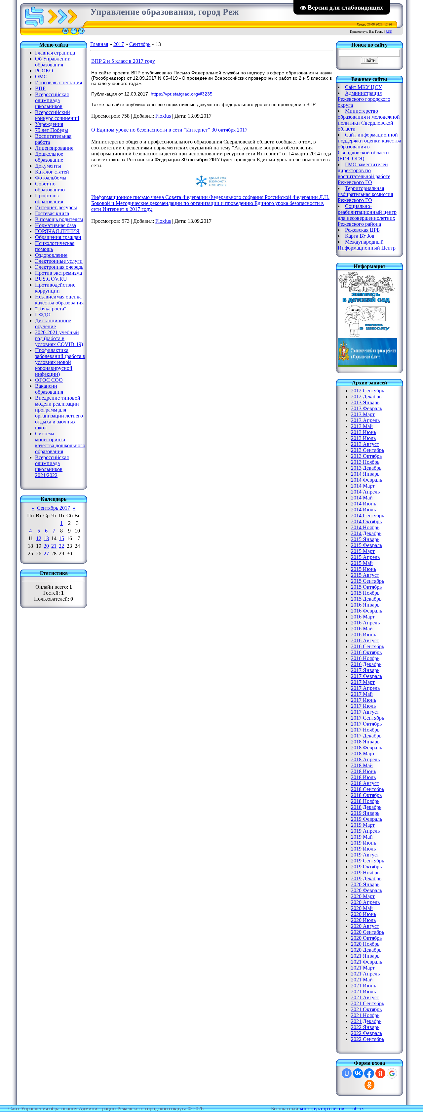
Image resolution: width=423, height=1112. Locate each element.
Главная (99, 44)
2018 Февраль (366, 747)
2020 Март (363, 896)
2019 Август (365, 854)
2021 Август (365, 997)
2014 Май (362, 497)
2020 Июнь (363, 914)
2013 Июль (363, 438)
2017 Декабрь (366, 735)
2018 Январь (365, 741)
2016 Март (363, 616)
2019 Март (363, 825)
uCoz (358, 1108)
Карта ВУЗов (359, 236)
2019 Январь (365, 813)
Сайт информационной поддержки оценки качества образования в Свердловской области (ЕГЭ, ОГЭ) (369, 146)
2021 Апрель (365, 973)
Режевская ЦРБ (362, 230)
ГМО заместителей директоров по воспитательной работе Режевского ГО (364, 173)
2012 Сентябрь (367, 390)
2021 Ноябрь (365, 1015)
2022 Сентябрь (367, 1039)
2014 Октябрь (366, 521)
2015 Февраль (366, 545)
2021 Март (363, 968)
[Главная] (65, 33)
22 (61, 546)
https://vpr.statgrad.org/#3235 (181, 94)
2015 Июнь (363, 569)
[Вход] (81, 33)
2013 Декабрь (366, 468)
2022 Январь (365, 1027)
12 (38, 538)
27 (46, 553)
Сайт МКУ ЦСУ (363, 87)
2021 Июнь (363, 985)
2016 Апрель (365, 622)
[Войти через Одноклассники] (369, 1085)
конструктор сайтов (322, 1108)
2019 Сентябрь (367, 860)
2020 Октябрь (366, 938)
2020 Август (365, 926)
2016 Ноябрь (365, 658)
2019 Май (362, 837)
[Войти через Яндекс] (380, 1073)
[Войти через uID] (347, 1073)
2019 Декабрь (366, 878)
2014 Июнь (363, 503)
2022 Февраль (366, 1033)
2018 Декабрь (366, 807)
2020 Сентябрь (367, 932)
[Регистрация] (73, 33)
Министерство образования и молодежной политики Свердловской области (369, 120)
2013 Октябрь (366, 456)
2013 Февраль (366, 408)
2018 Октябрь (366, 795)
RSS (389, 31)
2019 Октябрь (366, 866)
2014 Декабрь (366, 533)
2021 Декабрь (366, 1021)
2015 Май (362, 563)
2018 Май (362, 765)
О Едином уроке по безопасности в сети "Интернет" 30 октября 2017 (169, 130)
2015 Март (363, 551)
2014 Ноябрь (365, 527)
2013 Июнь (363, 432)
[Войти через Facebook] (369, 1073)
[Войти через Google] (392, 1073)
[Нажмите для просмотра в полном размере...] (211, 187)
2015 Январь (365, 539)
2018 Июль (363, 777)
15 (61, 538)
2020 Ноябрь (365, 944)
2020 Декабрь (366, 950)
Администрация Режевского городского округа (364, 99)
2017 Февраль (366, 676)
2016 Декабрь (366, 664)
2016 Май (362, 628)
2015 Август (365, 575)
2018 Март (363, 753)
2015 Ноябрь (365, 593)
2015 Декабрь (366, 599)
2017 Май (362, 694)
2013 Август (365, 444)
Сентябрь (139, 44)
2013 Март (363, 414)
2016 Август (365, 640)
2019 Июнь (363, 843)
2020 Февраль (366, 890)
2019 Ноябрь (365, 872)
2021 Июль (363, 991)
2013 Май (362, 426)
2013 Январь (365, 402)
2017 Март (363, 682)
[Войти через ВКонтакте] (358, 1073)
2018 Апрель (365, 759)
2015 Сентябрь (367, 581)
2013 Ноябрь (365, 462)
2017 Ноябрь (365, 730)
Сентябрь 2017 (53, 508)
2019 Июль (363, 849)
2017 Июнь (363, 700)
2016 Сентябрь (367, 646)
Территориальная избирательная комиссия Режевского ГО (365, 194)
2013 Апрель (365, 420)
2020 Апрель (365, 902)
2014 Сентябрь (367, 515)
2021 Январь (365, 956)
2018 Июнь (363, 771)
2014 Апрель (365, 492)
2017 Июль (363, 706)
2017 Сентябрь (367, 718)
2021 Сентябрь (367, 1003)
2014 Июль (363, 509)
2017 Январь (365, 670)
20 (46, 546)
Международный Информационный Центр (367, 245)
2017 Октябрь (366, 724)
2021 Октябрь (366, 1009)
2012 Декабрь (366, 396)
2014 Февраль (366, 480)
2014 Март (363, 486)
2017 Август (365, 712)
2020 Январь (365, 884)
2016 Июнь (363, 634)
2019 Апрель (365, 831)
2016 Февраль (366, 611)
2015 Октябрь (366, 587)
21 (54, 546)
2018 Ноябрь (365, 801)
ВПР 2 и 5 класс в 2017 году (123, 61)
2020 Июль (363, 920)
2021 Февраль (366, 962)
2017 (118, 44)
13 (46, 538)
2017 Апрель (365, 688)
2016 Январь (365, 605)
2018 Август (365, 783)
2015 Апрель (365, 557)
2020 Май (362, 908)
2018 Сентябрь (367, 789)
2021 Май (362, 979)
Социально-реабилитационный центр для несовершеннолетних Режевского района (367, 215)
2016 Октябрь (366, 652)
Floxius (163, 116)
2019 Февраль (366, 819)
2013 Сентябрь (367, 450)
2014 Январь (365, 474)
